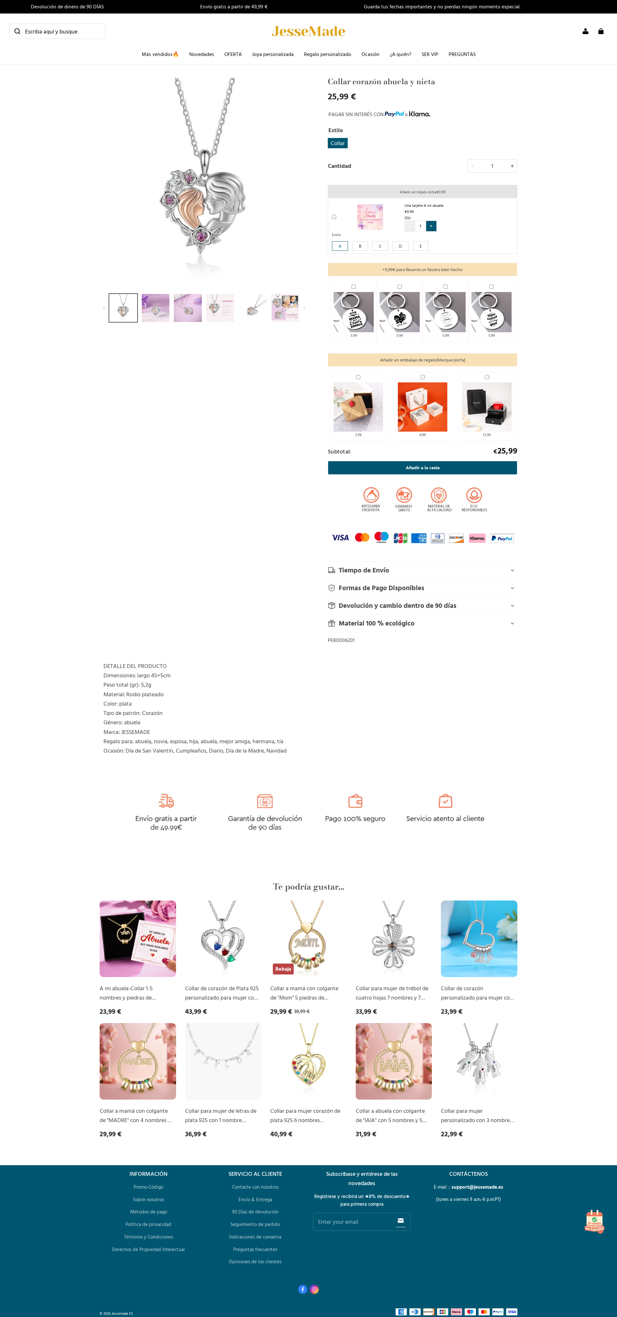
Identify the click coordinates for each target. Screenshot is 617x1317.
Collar (338, 142)
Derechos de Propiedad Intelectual (148, 1249)
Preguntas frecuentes (255, 1249)
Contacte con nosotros (255, 1187)
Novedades (201, 54)
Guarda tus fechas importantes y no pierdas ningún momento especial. (442, 6)
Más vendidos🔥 (160, 54)
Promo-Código (148, 1187)
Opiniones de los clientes (255, 1261)
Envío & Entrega (255, 1199)
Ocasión (371, 54)
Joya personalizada (273, 54)
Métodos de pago (148, 1211)
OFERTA (233, 54)
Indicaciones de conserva (255, 1236)
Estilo (336, 234)
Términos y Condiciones (148, 1236)
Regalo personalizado (327, 54)
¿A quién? (400, 54)
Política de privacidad (148, 1224)
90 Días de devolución (255, 1211)
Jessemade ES (122, 1313)
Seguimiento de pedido (255, 1224)
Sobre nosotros (148, 1199)
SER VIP (430, 54)
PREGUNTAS (462, 54)
